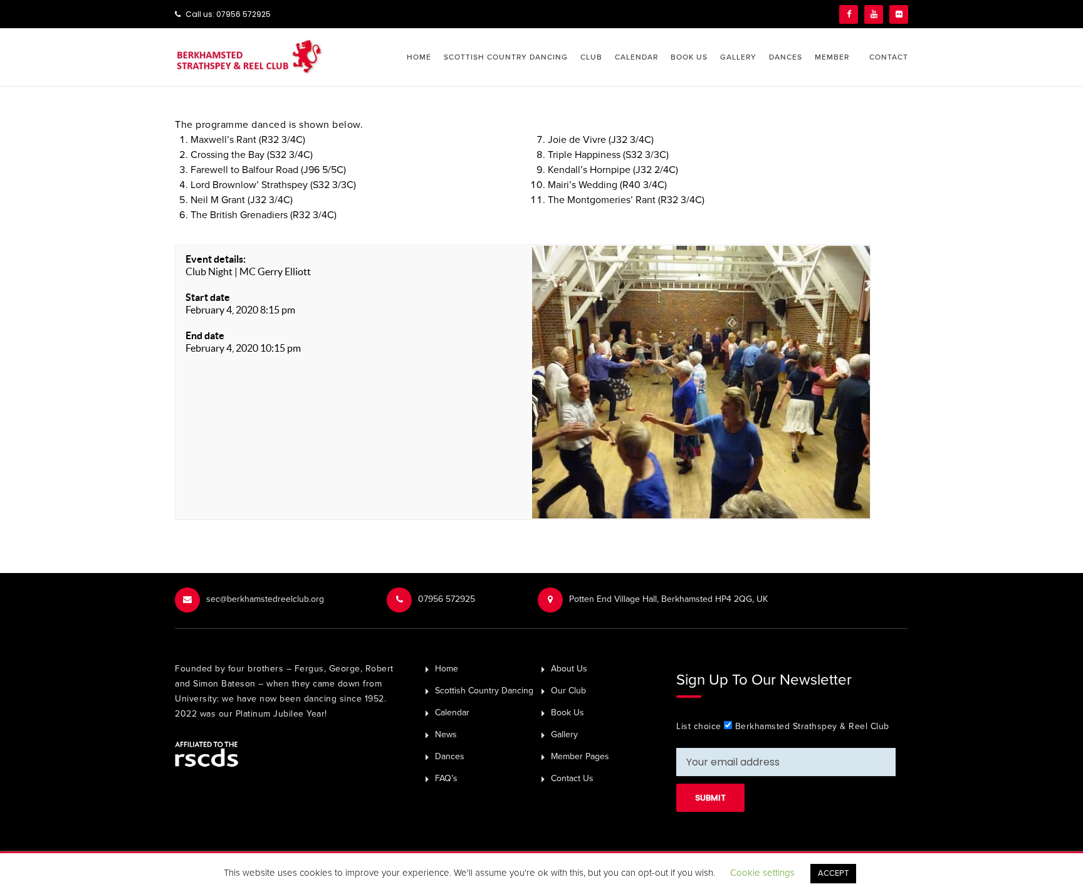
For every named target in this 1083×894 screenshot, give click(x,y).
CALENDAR (636, 57)
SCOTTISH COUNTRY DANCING (506, 57)
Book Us (567, 712)
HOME (419, 57)
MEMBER (832, 57)
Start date (208, 297)
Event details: (216, 259)
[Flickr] (898, 14)
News (446, 734)
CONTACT (888, 57)
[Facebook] (848, 14)
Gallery (564, 734)
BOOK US (689, 57)
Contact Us (572, 778)
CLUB (591, 57)
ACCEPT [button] (833, 873)
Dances (449, 756)
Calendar (452, 712)
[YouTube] (873, 14)
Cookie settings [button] (762, 872)
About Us (569, 668)
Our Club (568, 690)
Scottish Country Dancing (484, 690)
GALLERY (738, 57)
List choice (698, 726)
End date (205, 335)
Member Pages (580, 756)
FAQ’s (446, 778)
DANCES (785, 57)
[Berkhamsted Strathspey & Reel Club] (249, 56)
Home (446, 668)
